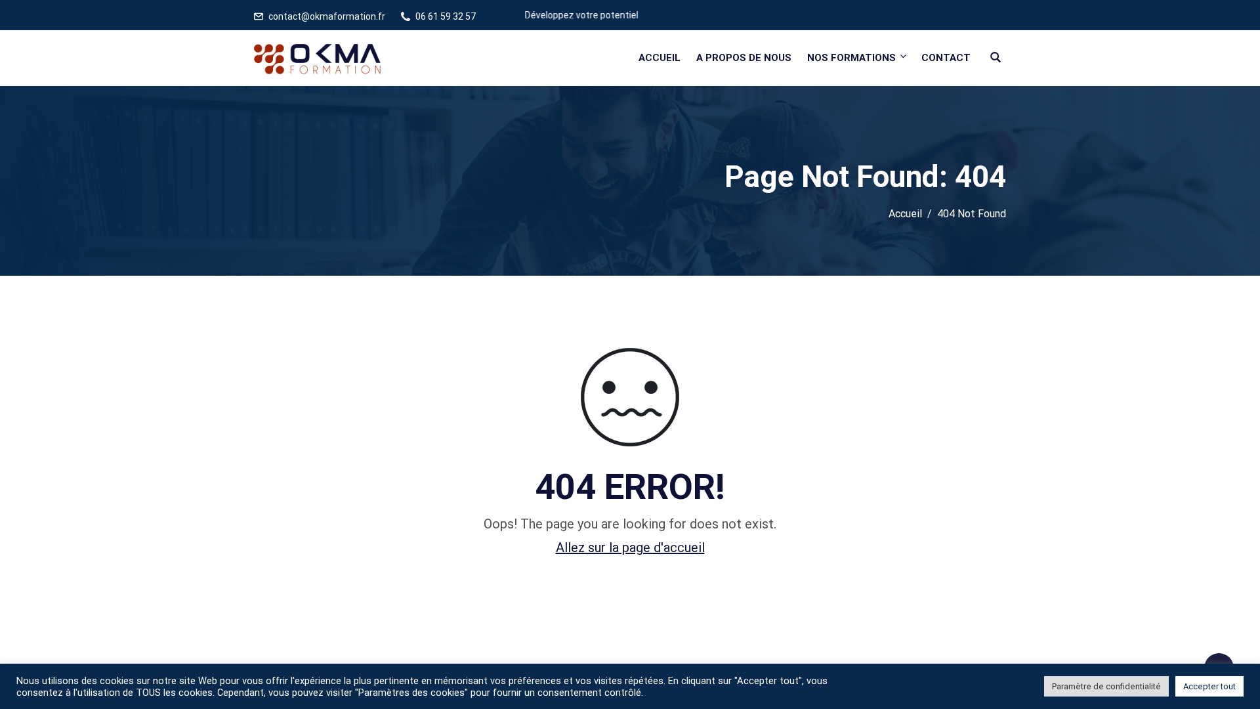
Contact (946, 58)
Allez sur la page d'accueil (630, 547)
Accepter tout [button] (1209, 686)
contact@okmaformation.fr (326, 16)
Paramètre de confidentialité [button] (1106, 686)
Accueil (660, 58)
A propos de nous (743, 58)
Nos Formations (851, 58)
